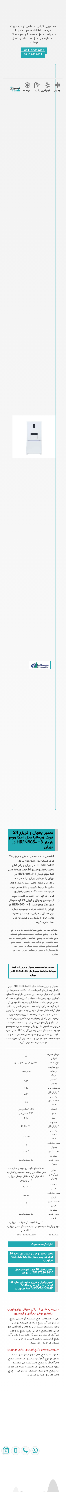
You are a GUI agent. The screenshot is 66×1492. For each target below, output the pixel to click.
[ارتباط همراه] (24, 1475)
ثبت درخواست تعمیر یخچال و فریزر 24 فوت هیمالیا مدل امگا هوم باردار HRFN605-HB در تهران (33, 971)
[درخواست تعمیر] (5, 1475)
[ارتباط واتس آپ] (34, 1475)
